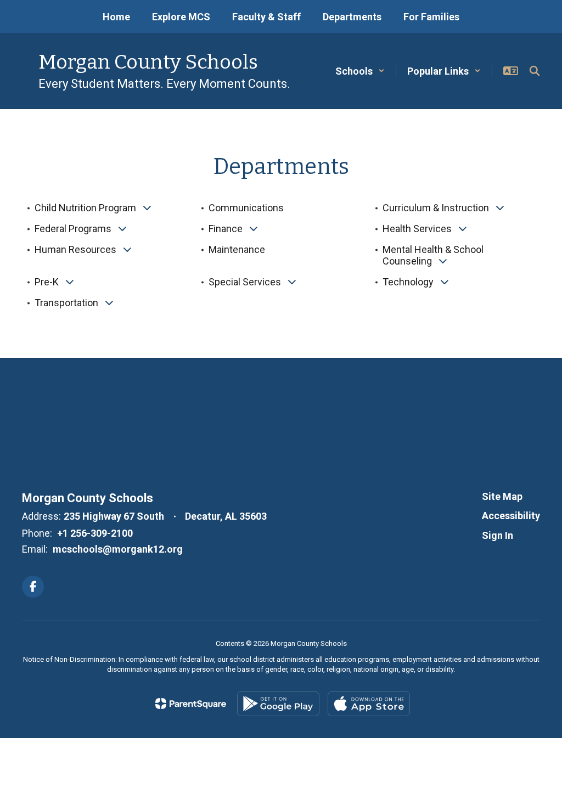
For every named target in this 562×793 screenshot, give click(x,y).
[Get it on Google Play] (278, 703)
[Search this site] (534, 70)
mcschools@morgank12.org (118, 549)
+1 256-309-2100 (95, 533)
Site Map (502, 496)
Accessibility (511, 515)
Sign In (497, 535)
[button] (360, 71)
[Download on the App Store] (369, 703)
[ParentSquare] (191, 703)
